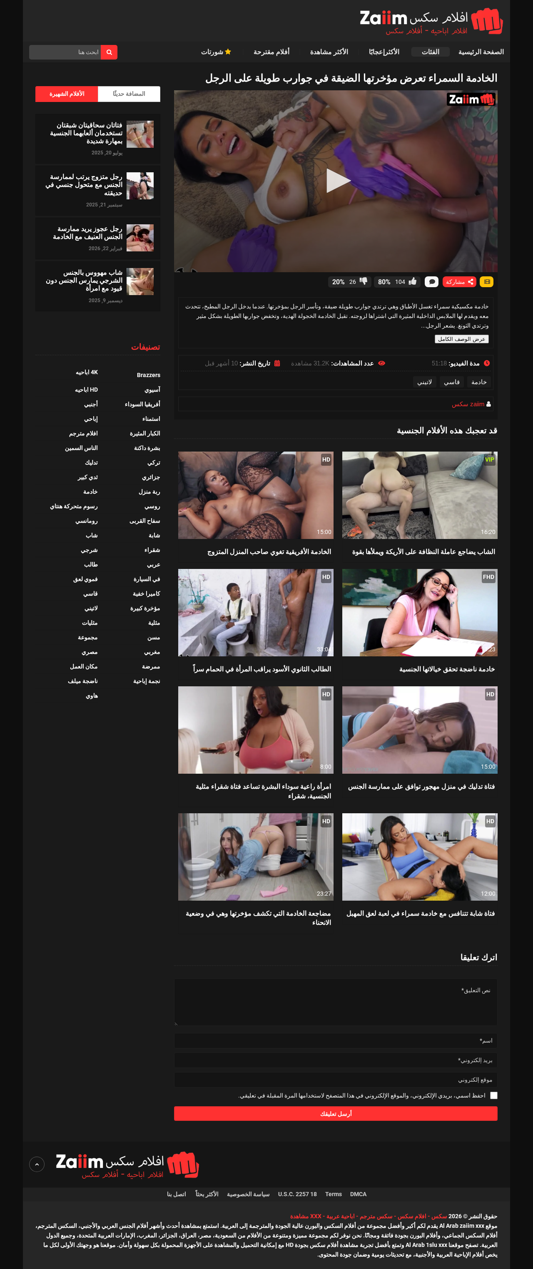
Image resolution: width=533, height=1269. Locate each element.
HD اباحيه (86, 389)
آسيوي (152, 389)
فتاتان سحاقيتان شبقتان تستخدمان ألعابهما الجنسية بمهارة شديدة (86, 133)
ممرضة (151, 666)
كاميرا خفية (146, 593)
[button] (336, 180)
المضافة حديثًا (129, 93)
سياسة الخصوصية (248, 1194)
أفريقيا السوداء (142, 404)
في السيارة (147, 579)
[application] (336, 181)
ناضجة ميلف (83, 681)
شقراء (152, 549)
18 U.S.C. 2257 (297, 1194)
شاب (92, 535)
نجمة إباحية (146, 681)
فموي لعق (85, 579)
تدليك (91, 462)
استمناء (151, 418)
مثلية (154, 622)
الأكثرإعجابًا (385, 52)
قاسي (452, 381)
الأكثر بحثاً (207, 1194)
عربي (153, 564)
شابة (154, 535)
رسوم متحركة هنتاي (74, 506)
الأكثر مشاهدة (329, 52)
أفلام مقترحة (271, 52)
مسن (153, 637)
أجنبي (91, 404)
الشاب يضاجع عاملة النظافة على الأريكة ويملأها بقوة (423, 551)
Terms (333, 1194)
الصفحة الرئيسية (481, 52)
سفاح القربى (145, 520)
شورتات (213, 52)
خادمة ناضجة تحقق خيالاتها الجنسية (447, 668)
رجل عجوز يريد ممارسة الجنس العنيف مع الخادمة (87, 232)
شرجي (89, 549)
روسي (152, 506)
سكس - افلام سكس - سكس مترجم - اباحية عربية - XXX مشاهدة (368, 1216)
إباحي (91, 418)
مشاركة (456, 281)
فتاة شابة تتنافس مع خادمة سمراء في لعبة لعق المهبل (420, 913)
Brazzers (148, 375)
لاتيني (424, 381)
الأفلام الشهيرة (67, 93)
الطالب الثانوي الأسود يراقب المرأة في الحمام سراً (262, 668)
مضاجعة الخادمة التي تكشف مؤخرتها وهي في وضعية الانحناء (258, 917)
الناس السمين (81, 448)
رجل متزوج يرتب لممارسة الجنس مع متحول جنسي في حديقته (83, 184)
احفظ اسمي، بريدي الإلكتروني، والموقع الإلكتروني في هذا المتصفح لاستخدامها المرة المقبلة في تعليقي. (362, 1095)
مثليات (90, 622)
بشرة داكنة (147, 448)
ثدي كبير (88, 477)
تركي (153, 462)
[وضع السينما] (486, 281)
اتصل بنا (177, 1194)
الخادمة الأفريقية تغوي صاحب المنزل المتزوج (269, 551)
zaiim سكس (468, 403)
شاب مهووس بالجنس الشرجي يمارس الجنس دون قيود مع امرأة (84, 280)
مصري (90, 651)
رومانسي (86, 520)
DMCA (358, 1194)
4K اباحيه (87, 372)
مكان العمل (84, 666)
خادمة (479, 381)
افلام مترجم (83, 433)
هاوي (92, 695)
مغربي (152, 651)
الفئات (430, 52)
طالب (91, 564)
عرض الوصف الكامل (462, 339)
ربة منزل (149, 491)
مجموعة (88, 637)
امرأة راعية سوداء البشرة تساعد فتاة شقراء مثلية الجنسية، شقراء (263, 791)
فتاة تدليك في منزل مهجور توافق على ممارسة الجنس (421, 786)
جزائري (151, 477)
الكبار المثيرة (145, 433)
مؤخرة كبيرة (145, 608)
